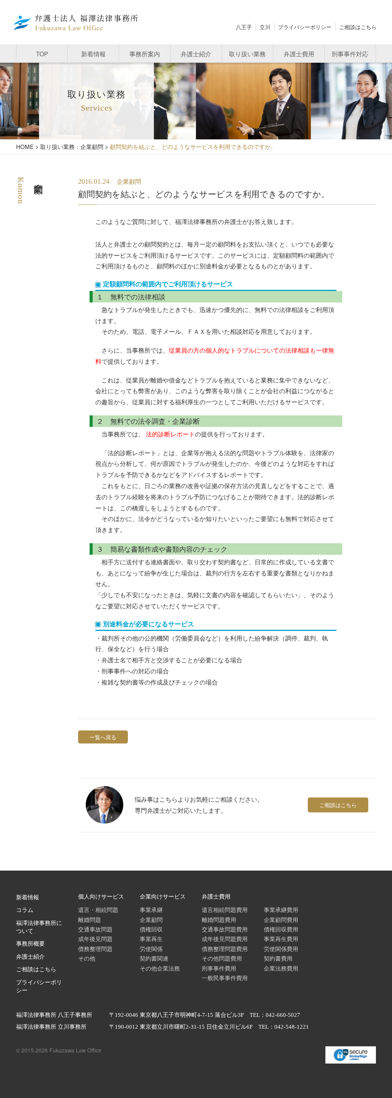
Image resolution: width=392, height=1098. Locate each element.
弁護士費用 (299, 53)
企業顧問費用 (281, 919)
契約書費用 (278, 958)
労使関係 (151, 948)
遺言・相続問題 (98, 909)
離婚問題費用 (219, 919)
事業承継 (151, 909)
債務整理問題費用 (225, 948)
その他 (86, 958)
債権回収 (151, 929)
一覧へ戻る (103, 737)
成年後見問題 (95, 939)
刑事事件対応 (350, 53)
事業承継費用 (281, 909)
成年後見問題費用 (225, 939)
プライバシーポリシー (305, 27)
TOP (42, 53)
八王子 (244, 27)
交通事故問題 (95, 929)
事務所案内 (144, 53)
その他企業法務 (160, 968)
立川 (265, 27)
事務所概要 (30, 944)
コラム (24, 910)
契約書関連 (154, 958)
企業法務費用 (281, 968)
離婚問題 (89, 919)
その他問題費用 (222, 958)
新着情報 (93, 53)
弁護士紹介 (196, 53)
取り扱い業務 (247, 53)
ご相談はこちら (358, 27)
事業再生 (151, 939)
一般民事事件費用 (225, 978)
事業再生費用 (281, 939)
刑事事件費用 (219, 968)
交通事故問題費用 (225, 929)
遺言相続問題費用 (225, 909)
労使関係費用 (281, 948)
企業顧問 (151, 919)
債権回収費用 (281, 929)
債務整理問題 (95, 948)
